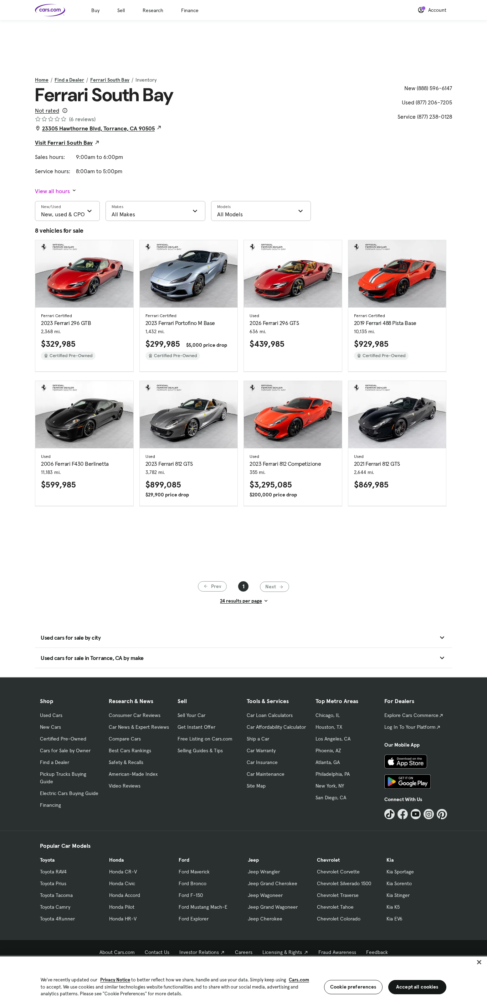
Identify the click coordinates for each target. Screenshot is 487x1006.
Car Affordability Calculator (276, 727)
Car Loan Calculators (270, 715)
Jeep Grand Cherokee (272, 883)
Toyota (47, 860)
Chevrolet (328, 860)
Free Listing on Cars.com (205, 739)
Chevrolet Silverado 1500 (344, 883)
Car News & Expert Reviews (139, 727)
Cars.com (299, 980)
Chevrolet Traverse (338, 895)
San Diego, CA (331, 797)
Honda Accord (124, 895)
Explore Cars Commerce (411, 715)
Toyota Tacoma (56, 895)
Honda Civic (122, 883)
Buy (95, 10)
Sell (121, 10)
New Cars (50, 727)
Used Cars (51, 715)
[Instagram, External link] (429, 814)
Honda (116, 860)
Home (41, 80)
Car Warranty (261, 750)
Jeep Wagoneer (265, 895)
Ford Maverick (194, 871)
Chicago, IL (328, 715)
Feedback (377, 952)
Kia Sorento (399, 883)
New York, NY (330, 786)
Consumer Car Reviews (134, 715)
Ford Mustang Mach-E (203, 907)
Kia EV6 (394, 918)
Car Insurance (262, 762)
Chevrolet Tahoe (335, 907)
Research (153, 10)
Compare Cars (125, 739)
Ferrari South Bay (109, 80)
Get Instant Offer (196, 727)
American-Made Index (133, 774)
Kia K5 (393, 907)
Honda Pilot (121, 907)
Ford (184, 860)
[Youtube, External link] (416, 814)
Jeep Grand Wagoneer (273, 907)
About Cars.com (117, 952)
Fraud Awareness (337, 952)
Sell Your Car (191, 715)
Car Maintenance (265, 774)
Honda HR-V (123, 918)
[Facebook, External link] (403, 814)
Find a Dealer (69, 80)
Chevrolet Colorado (338, 918)
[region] (243, 980)
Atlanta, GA (328, 762)
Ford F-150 (191, 895)
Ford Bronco (192, 883)
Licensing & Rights (282, 952)
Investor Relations (199, 952)
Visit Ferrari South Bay (64, 142)
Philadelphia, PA (333, 774)
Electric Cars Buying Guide (69, 793)
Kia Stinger (398, 895)
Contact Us (157, 952)
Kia (390, 860)
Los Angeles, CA (333, 739)
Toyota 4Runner (57, 918)
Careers (243, 952)
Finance (190, 10)
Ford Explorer (194, 918)
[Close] (479, 962)
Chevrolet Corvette (338, 871)
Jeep (253, 860)
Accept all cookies (417, 987)
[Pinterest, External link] (442, 814)
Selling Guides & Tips (200, 750)
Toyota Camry (55, 907)
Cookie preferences (353, 987)
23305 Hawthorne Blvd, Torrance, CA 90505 (98, 128)
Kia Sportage (400, 871)
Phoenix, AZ (328, 750)
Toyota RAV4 (53, 871)
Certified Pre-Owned (63, 739)
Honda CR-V (123, 871)
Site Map (256, 786)
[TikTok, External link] (389, 814)
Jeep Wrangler (264, 871)
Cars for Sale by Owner (65, 750)
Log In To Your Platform (410, 727)
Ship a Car (258, 739)
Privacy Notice (115, 980)
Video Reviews (124, 786)
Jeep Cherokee (265, 918)
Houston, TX (329, 727)
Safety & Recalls (126, 762)
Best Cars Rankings (130, 750)
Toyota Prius (53, 883)
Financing (50, 805)
